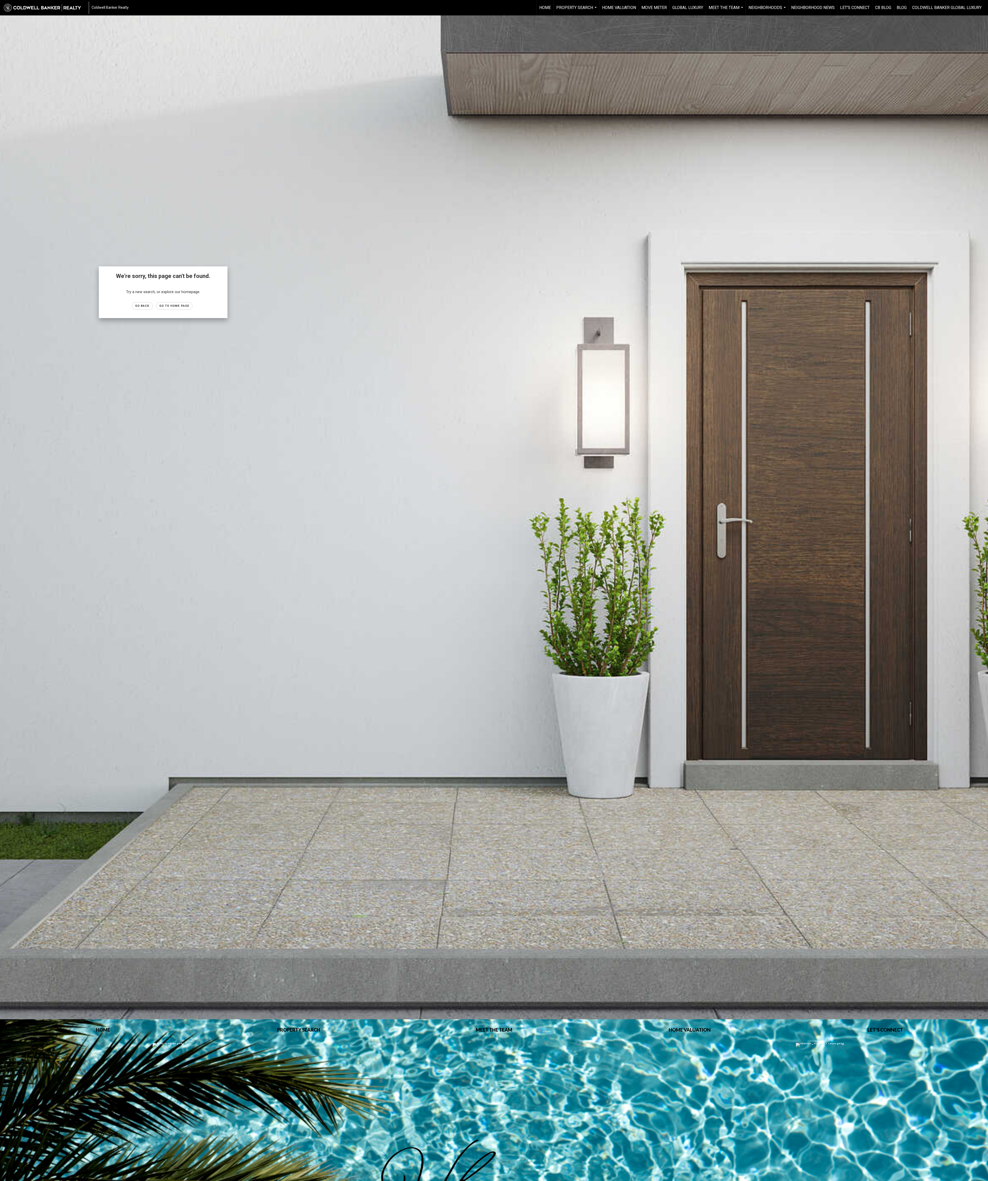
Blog (902, 7)
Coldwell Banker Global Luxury (947, 7)
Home (545, 7)
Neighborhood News (813, 7)
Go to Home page (174, 306)
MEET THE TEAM (726, 10)
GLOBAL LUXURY (687, 7)
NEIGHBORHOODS (767, 10)
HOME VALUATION (619, 7)
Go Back (142, 306)
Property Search (577, 10)
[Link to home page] (45, 7)
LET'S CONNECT (855, 7)
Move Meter (654, 7)
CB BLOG (883, 7)
